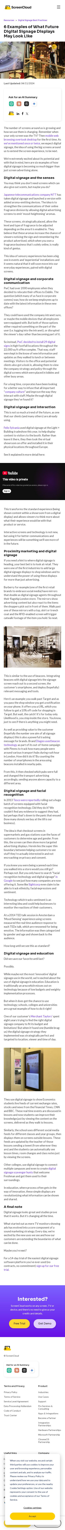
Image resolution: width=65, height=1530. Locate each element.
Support (42, 1401)
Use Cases (43, 1396)
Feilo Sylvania (12, 427)
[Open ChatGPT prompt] (11, 104)
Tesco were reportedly (26, 800)
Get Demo (44, 1323)
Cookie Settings (18, 1488)
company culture (14, 391)
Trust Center (10, 1415)
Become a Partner (47, 1418)
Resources (9, 20)
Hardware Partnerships (49, 1430)
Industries (43, 1392)
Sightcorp (34, 884)
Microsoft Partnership (49, 1434)
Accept (32, 1516)
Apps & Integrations (48, 1413)
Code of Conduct (12, 1410)
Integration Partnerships (44, 1424)
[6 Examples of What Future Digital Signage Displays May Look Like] (22, 114)
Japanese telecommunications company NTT (30, 194)
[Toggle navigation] (58, 7)
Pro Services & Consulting (45, 1407)
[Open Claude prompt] (19, 104)
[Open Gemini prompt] (34, 104)
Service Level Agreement (16, 1401)
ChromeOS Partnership (44, 1440)
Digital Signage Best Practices (32, 20)
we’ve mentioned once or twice (22, 143)
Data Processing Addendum (17, 1406)
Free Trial (19, 1323)
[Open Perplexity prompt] (27, 104)
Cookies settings (32, 1507)
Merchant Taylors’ (41, 1016)
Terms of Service (12, 1396)
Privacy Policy (34, 1476)
